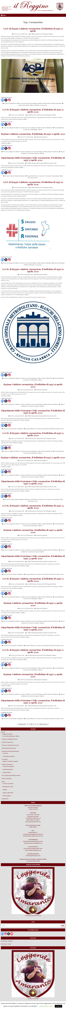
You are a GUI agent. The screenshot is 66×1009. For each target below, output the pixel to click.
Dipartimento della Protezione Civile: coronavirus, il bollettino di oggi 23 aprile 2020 (33, 628)
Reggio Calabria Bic (8, 792)
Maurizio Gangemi (42, 137)
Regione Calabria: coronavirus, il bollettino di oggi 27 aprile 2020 (33, 134)
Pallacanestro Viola (8, 786)
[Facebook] (2, 100)
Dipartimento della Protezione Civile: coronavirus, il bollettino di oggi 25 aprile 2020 (33, 482)
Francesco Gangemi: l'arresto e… (11, 745)
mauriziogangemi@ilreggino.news (33, 848)
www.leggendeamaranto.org (33, 821)
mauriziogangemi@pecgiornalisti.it (33, 834)
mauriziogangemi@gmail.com (33, 850)
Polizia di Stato (47, 103)
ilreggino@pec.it (33, 832)
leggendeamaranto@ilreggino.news (33, 841)
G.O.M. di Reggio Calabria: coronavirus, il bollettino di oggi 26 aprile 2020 (33, 270)
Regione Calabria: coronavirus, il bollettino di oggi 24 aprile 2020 (33, 531)
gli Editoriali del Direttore (9, 748)
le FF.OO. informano (7, 764)
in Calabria (27, 151)
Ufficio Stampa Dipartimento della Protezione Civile (42, 163)
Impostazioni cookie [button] (46, 1006)
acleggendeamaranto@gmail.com (33, 843)
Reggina (5, 789)
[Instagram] (9, 100)
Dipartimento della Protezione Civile (53, 428)
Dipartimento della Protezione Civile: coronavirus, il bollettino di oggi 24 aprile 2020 (33, 557)
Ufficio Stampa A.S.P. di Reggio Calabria (42, 34)
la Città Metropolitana (9, 756)
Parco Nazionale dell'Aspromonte (11, 775)
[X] (5, 100)
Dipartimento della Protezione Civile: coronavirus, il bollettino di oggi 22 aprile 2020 (33, 701)
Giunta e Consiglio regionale (10, 761)
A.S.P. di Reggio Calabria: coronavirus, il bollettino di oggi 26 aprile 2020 (33, 183)
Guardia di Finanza (8, 769)
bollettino (37, 105)
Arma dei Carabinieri (8, 766)
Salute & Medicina (56, 103)
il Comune (5, 753)
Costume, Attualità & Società (9, 739)
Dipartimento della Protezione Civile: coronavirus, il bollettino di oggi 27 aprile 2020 (33, 159)
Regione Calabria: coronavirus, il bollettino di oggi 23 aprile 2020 (33, 604)
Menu (4, 15)
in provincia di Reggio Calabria (34, 103)
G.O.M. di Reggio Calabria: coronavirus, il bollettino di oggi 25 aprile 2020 (33, 434)
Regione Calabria (39, 153)
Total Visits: (4, 941)
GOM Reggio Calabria (36, 129)
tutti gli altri (5, 798)
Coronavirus (43, 105)
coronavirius (40, 176)
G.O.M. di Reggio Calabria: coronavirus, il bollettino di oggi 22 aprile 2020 (33, 651)
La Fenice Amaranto (8, 783)
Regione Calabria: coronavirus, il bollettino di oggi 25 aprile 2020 (33, 457)
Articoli (23, 103)
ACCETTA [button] (58, 1006)
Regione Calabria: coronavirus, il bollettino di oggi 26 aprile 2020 (33, 385)
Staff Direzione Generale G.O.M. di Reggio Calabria (42, 115)
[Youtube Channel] (11, 933)
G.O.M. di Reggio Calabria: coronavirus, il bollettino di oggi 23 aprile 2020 (33, 579)
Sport (3, 781)
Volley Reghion (7, 795)
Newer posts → (44, 724)
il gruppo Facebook (33, 998)
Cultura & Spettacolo (7, 742)
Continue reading (22, 119)
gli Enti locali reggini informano (10, 751)
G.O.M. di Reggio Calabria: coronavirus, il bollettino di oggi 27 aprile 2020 (33, 110)
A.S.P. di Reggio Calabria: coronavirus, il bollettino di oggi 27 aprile (33, 29)
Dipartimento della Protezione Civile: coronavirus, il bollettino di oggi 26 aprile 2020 (33, 411)
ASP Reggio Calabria (28, 105)
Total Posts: (4, 944)
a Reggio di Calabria (15, 103)
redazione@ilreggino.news (33, 855)
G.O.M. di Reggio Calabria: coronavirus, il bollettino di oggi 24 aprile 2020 (33, 507)
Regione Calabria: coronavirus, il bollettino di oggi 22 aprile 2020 (33, 675)
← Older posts (22, 724)
